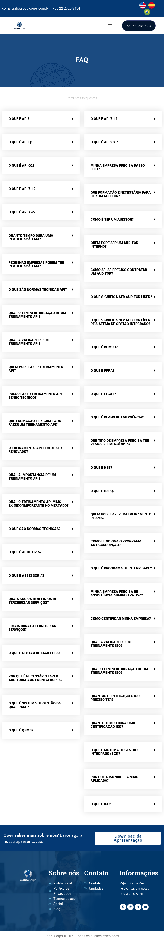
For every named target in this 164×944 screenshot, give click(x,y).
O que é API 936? (104, 142)
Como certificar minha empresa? (121, 619)
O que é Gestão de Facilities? (34, 653)
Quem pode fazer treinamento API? (36, 369)
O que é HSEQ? (102, 491)
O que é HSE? (101, 468)
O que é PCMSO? (104, 347)
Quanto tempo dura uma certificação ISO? (113, 725)
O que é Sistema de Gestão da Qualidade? (35, 705)
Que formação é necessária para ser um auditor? (121, 194)
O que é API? (19, 119)
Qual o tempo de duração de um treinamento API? (37, 315)
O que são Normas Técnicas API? (38, 290)
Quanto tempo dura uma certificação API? (31, 237)
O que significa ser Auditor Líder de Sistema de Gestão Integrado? (120, 322)
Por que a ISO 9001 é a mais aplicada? (114, 779)
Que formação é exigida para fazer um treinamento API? (35, 423)
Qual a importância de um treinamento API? (32, 477)
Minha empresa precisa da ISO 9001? (118, 167)
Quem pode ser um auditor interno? (114, 245)
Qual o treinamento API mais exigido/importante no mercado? (39, 504)
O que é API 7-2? (22, 212)
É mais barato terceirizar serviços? (32, 628)
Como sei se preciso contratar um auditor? (119, 272)
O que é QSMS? (21, 730)
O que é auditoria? (25, 552)
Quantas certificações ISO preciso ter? (115, 698)
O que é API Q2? (21, 165)
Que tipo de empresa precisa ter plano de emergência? (120, 442)
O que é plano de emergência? (117, 417)
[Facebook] (123, 907)
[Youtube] (145, 907)
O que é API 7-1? (22, 189)
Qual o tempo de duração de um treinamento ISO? (119, 671)
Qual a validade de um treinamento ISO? (111, 644)
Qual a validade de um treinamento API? (29, 342)
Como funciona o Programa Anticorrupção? (116, 543)
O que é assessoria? (26, 576)
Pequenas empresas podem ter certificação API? (36, 264)
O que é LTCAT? (103, 394)
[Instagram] (130, 907)
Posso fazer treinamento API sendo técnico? (35, 396)
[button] (109, 25)
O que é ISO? (101, 804)
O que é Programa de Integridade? (121, 568)
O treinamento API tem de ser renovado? (35, 450)
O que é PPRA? (102, 371)
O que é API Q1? (21, 142)
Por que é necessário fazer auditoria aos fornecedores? (35, 678)
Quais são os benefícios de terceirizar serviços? (33, 601)
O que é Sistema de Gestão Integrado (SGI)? (114, 752)
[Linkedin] (138, 907)
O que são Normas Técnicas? (34, 529)
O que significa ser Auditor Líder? (121, 297)
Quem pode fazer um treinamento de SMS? (121, 516)
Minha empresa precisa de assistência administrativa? (117, 593)
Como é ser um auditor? (112, 219)
